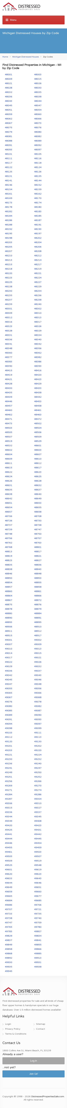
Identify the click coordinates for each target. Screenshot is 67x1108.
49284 (8, 794)
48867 (8, 600)
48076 (37, 127)
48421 (8, 379)
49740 (37, 918)
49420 (8, 825)
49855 (37, 944)
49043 (37, 675)
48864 (8, 595)
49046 (37, 679)
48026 (37, 83)
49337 (37, 812)
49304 (37, 799)
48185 (37, 215)
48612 (37, 463)
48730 (37, 520)
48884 (37, 613)
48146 (8, 185)
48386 (37, 361)
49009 (37, 644)
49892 (8, 958)
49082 (37, 706)
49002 (37, 639)
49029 (8, 666)
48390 (8, 366)
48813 (8, 551)
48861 (37, 591)
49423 (37, 825)
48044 (37, 101)
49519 (37, 860)
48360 (8, 352)
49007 (8, 644)
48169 (8, 198)
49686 (8, 905)
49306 (8, 803)
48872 (37, 600)
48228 (8, 286)
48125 (8, 171)
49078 (37, 701)
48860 (8, 591)
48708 (37, 516)
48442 (37, 397)
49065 (8, 692)
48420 (37, 374)
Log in (33, 1060)
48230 (8, 291)
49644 (8, 882)
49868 (8, 953)
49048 (37, 684)
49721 (37, 909)
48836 (37, 564)
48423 (37, 379)
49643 (37, 878)
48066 (37, 118)
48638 (8, 494)
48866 (37, 595)
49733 (8, 913)
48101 (8, 154)
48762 (8, 542)
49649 (8, 887)
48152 (37, 185)
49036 (8, 670)
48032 (8, 92)
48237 (8, 299)
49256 (8, 781)
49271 (8, 790)
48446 (8, 401)
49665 (8, 896)
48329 (37, 330)
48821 (37, 556)
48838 (8, 569)
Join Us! (33, 1073)
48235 (8, 295)
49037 (37, 670)
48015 (37, 79)
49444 (8, 838)
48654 (8, 507)
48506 (37, 432)
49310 (37, 803)
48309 (8, 313)
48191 (37, 224)
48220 (8, 273)
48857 (8, 586)
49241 (8, 768)
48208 (37, 251)
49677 (37, 896)
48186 (8, 220)
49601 (8, 869)
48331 (8, 335)
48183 (37, 211)
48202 (37, 238)
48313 (37, 317)
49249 (8, 772)
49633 (8, 878)
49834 (37, 935)
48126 (37, 171)
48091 (8, 145)
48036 (8, 96)
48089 (37, 140)
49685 (37, 900)
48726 (8, 520)
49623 (37, 874)
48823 (8, 560)
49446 (8, 843)
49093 (37, 719)
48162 (37, 193)
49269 (8, 785)
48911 (8, 631)
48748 (8, 533)
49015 (37, 653)
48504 (37, 427)
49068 (37, 697)
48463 (37, 414)
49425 (8, 829)
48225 (8, 282)
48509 (37, 436)
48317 (37, 321)
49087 (37, 710)
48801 (37, 547)
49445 (37, 838)
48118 (37, 162)
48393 (37, 366)
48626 (8, 480)
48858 (37, 586)
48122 (8, 167)
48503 (8, 427)
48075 (8, 127)
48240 (37, 304)
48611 (8, 463)
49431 (37, 829)
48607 (37, 454)
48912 (37, 631)
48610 (37, 458)
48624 (8, 476)
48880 (8, 613)
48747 (37, 529)
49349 (8, 821)
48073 (37, 123)
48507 (8, 436)
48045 (8, 105)
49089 (8, 715)
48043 (8, 101)
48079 (8, 132)
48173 (8, 202)
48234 (37, 291)
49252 (37, 776)
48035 (37, 92)
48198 (8, 238)
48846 (8, 573)
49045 (8, 679)
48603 (37, 450)
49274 (37, 790)
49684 (8, 900)
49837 (8, 940)
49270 (37, 785)
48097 (37, 149)
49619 (37, 869)
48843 (37, 569)
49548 (37, 865)
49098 (8, 728)
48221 (37, 273)
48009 (8, 79)
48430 (8, 388)
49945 (8, 971)
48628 (37, 480)
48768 (8, 547)
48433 (37, 388)
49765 (8, 927)
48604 (8, 454)
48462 (8, 414)
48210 (8, 255)
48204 (37, 242)
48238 (37, 299)
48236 (37, 295)
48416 (37, 370)
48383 (8, 361)
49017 (8, 657)
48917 (37, 635)
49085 (8, 710)
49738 (8, 918)
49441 (8, 834)
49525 (8, 865)
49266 (37, 781)
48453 (37, 401)
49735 (37, 913)
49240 (37, 763)
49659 (8, 891)
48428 (8, 383)
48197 (37, 233)
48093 (8, 149)
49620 (8, 874)
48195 (8, 233)
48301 (8, 308)
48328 (8, 330)
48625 (37, 476)
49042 (8, 675)
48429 (37, 383)
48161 (8, 193)
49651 (37, 887)
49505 (8, 856)
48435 (8, 392)
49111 (37, 732)
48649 (37, 498)
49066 (37, 692)
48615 (8, 467)
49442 (37, 834)
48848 (37, 573)
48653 (37, 503)
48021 (8, 83)
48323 (8, 326)
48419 (8, 374)
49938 (37, 966)
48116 (37, 158)
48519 (8, 441)
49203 (8, 750)
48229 (37, 286)
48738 (37, 525)
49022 (8, 662)
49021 (37, 657)
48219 (37, 268)
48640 (37, 494)
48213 (8, 260)
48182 (8, 211)
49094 (8, 723)
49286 (37, 794)
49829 (8, 935)
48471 (8, 419)
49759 (37, 922)
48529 (37, 441)
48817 (37, 551)
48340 (37, 339)
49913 (37, 958)
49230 (8, 759)
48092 (37, 145)
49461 (8, 852)
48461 (37, 410)
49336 (8, 812)
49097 (37, 723)
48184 (8, 215)
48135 (37, 176)
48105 (37, 154)
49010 (8, 648)
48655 (37, 507)
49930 (8, 962)
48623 (37, 472)
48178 (8, 207)
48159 (37, 189)
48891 (37, 617)
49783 (8, 931)
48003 (37, 74)
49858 (8, 949)
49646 (37, 882)
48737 (8, 525)
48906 (8, 626)
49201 (8, 746)
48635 (8, 489)
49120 (8, 741)
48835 (8, 564)
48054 (37, 109)
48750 (37, 533)
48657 (8, 511)
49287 (8, 799)
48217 (37, 264)
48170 (37, 198)
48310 (37, 313)
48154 (8, 189)
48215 (8, 264)
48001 (8, 74)
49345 (37, 816)
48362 (37, 352)
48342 (37, 344)
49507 (37, 856)
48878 (8, 609)
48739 (8, 529)
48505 (8, 432)
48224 (37, 277)
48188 (8, 224)
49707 (8, 909)
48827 (37, 560)
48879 (37, 609)
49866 (37, 949)
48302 (37, 308)
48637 (37, 489)
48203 (8, 242)
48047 (37, 105)
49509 (8, 860)
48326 (37, 326)
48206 (37, 246)
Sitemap (40, 1024)
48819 (8, 556)
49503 (37, 852)
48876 (37, 604)
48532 (8, 445)
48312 (8, 317)
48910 (37, 626)
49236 (8, 763)
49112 (8, 737)
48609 (8, 458)
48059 (8, 114)
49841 (37, 940)
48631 (8, 485)
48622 (8, 472)
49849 (8, 944)
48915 (8, 635)
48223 (8, 277)
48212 (37, 255)
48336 (8, 339)
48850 (8, 578)
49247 (37, 768)
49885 (37, 953)
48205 (8, 246)
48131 (8, 176)
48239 (8, 304)
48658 (37, 511)
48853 (37, 578)
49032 (37, 666)
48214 (37, 260)
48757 (37, 538)
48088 (8, 140)
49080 (8, 706)
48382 (37, 357)
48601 (37, 445)
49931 (37, 962)
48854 (8, 582)
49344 (8, 816)
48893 (8, 622)
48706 (8, 516)
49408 (37, 821)
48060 (37, 114)
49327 (37, 807)
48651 (8, 503)
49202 (37, 746)
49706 (37, 905)
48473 (8, 423)
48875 (8, 604)
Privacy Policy (12, 1029)
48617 (37, 467)
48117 (8, 162)
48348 (8, 348)
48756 (8, 538)
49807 (37, 931)
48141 (8, 180)
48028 (8, 87)
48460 (8, 410)
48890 (8, 617)
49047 (8, 684)
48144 (37, 180)
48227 (37, 282)
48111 (8, 158)
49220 (37, 750)
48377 (8, 357)
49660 (37, 891)
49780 (37, 927)
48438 (37, 392)
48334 (37, 335)
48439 (8, 397)
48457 (8, 405)
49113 (37, 737)
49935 (8, 966)
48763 (37, 542)
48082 (37, 136)
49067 (8, 697)
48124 (37, 167)
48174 (37, 202)
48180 (37, 207)
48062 (8, 118)
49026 (37, 662)
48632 (37, 485)
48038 (37, 96)
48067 (8, 123)
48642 (8, 498)
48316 (8, 321)
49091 (8, 719)
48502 (37, 423)
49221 (8, 754)
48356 (37, 348)
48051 (8, 109)
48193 (37, 229)
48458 (37, 405)
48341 (8, 344)
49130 (37, 741)
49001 (8, 639)
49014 (8, 653)
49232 (37, 759)
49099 (37, 728)
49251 (8, 776)
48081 (8, 136)
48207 (8, 251)
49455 (8, 847)
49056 (37, 688)
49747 (8, 922)
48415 (8, 370)
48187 (37, 220)
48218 (8, 268)
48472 (37, 419)
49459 (37, 847)
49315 (8, 807)
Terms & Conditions (15, 1033)
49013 (37, 648)
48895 (37, 622)
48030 (37, 87)
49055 (8, 688)
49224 (37, 754)
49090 (37, 715)
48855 (37, 582)
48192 (8, 229)
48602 (8, 450)
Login (8, 1024)
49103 (8, 732)
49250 (37, 772)
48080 (37, 132)
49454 (37, 843)
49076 (8, 701)
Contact (40, 1029)
